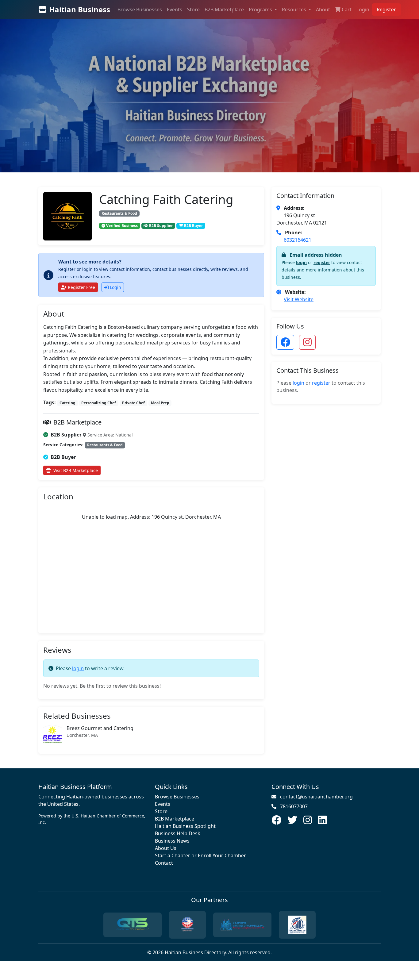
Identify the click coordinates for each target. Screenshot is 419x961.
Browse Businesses (139, 9)
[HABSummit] (297, 925)
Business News (172, 840)
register (321, 262)
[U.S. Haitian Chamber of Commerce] (242, 925)
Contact (164, 862)
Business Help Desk (177, 833)
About (323, 9)
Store (193, 9)
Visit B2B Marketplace (75, 470)
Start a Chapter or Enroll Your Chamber (200, 855)
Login (362, 9)
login (78, 668)
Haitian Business (79, 9)
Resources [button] (294, 9)
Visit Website (298, 299)
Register (386, 9)
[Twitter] (292, 821)
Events (174, 9)
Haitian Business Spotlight (185, 826)
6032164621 (297, 239)
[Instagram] (308, 821)
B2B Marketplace (224, 9)
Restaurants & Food (119, 213)
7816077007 (294, 806)
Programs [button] (261, 9)
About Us (165, 848)
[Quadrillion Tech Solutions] (132, 925)
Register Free (81, 287)
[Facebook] (277, 821)
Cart (347, 9)
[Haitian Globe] (187, 925)
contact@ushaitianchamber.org (316, 796)
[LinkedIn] (322, 821)
